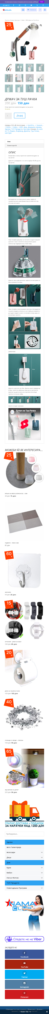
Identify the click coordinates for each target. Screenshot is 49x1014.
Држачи (27, 131)
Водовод (19, 131)
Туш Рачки (35, 131)
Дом (25, 127)
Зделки (7, 129)
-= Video (22, 20)
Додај (20, 115)
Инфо (41, 1)
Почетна (7, 20)
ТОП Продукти (16, 129)
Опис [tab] (9, 141)
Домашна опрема (34, 127)
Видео (12, 131)
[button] (41, 25)
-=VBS (26, 20)
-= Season (38, 125)
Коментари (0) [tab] (12, 145)
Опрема (12, 20)
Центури (17, 20)
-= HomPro (30, 125)
